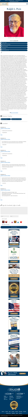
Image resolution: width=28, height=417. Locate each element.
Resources (16, 411)
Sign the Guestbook (5, 46)
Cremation (12, 411)
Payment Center (8, 413)
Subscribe (14, 244)
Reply (1, 134)
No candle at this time (5, 224)
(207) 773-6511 (5, 399)
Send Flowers (4, 48)
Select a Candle (4, 218)
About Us (3, 411)
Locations (6, 411)
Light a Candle (4, 42)
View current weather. (14, 112)
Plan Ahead (20, 411)
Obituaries (24, 411)
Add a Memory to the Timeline (6, 44)
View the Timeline (5, 119)
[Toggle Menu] (27, 3)
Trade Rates (13, 413)
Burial (9, 411)
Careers (17, 413)
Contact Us (20, 413)
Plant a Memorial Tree (5, 50)
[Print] (1, 52)
